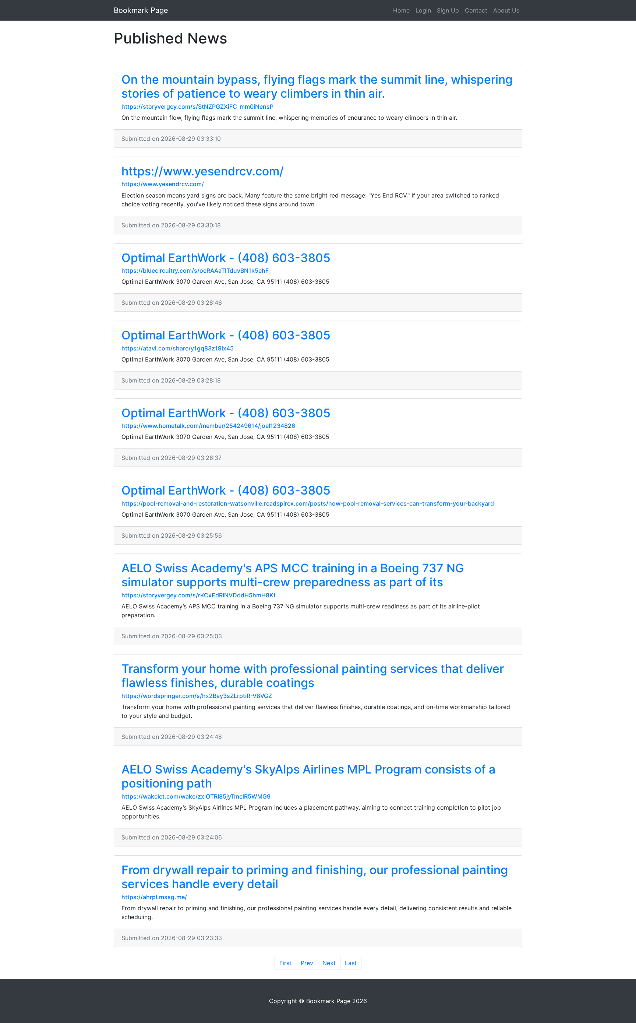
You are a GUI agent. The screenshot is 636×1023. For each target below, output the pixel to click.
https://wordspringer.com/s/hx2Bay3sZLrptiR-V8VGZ (196, 695)
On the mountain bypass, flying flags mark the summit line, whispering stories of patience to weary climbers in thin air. (317, 86)
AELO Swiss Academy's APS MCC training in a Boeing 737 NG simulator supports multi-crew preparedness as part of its (292, 575)
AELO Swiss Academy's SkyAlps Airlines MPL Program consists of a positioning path (308, 776)
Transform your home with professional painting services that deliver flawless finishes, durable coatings (312, 675)
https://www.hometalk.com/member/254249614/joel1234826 (208, 425)
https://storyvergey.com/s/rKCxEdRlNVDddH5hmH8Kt (198, 595)
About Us (506, 10)
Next (329, 963)
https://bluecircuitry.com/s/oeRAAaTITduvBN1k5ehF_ (196, 270)
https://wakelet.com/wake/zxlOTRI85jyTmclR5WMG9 (196, 796)
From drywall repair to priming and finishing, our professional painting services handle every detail (314, 877)
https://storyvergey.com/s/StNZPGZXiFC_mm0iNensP (197, 106)
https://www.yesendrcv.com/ (202, 171)
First (285, 963)
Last (351, 963)
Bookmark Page (141, 10)
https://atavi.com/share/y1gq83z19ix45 (177, 348)
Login (423, 10)
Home (401, 10)
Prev (307, 963)
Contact (476, 10)
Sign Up (448, 10)
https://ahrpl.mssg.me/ (154, 897)
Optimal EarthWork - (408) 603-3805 (226, 258)
